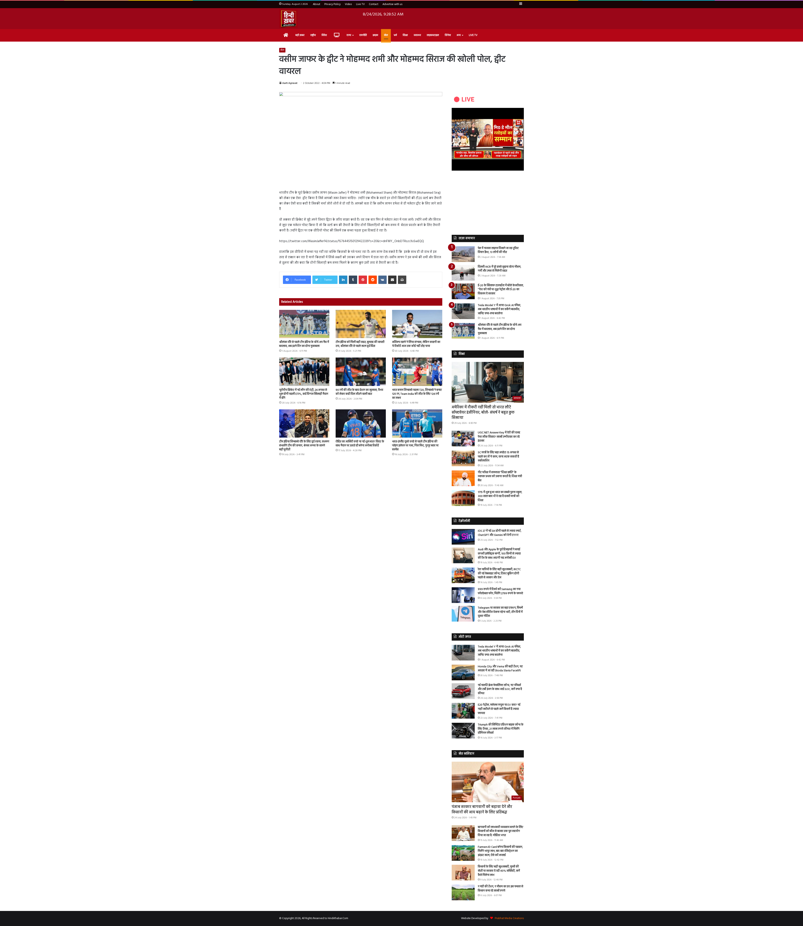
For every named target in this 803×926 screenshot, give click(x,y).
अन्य (459, 35)
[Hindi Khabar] (288, 18)
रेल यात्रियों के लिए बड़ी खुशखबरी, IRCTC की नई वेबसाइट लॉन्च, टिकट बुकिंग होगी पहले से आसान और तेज (499, 573)
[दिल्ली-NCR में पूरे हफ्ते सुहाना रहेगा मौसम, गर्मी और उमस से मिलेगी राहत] (463, 273)
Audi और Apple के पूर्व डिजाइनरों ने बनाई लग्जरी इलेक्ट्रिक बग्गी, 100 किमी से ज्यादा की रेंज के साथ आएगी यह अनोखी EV (499, 553)
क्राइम (375, 35)
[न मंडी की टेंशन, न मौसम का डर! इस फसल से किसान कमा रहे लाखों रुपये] (463, 892)
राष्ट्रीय (313, 35)
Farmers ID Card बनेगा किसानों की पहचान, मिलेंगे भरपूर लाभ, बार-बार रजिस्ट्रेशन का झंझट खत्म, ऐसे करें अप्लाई (500, 851)
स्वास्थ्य (417, 35)
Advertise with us (392, 4)
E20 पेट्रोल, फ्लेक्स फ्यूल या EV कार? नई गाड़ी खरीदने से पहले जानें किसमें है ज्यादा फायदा (499, 708)
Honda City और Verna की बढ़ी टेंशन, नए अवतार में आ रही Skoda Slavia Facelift (500, 668)
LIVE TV (473, 35)
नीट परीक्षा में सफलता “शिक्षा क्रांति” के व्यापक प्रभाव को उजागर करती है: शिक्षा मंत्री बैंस (500, 476)
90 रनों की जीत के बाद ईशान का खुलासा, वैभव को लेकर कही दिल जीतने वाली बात (359, 392)
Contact (373, 4)
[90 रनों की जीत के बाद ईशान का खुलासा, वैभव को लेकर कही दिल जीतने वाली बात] (361, 372)
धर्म (395, 35)
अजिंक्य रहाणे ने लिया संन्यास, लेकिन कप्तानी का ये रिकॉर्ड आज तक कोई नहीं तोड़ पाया (416, 344)
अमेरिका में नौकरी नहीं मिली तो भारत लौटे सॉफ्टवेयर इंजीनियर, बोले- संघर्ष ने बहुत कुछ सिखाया (483, 412)
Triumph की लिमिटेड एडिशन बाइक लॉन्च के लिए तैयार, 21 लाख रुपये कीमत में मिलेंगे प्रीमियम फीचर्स (500, 728)
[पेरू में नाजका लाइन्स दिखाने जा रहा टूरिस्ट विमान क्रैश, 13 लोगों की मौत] (463, 254)
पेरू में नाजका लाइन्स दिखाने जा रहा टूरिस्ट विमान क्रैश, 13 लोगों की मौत (498, 250)
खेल (386, 35)
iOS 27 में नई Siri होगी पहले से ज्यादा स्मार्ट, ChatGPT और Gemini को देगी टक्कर (499, 533)
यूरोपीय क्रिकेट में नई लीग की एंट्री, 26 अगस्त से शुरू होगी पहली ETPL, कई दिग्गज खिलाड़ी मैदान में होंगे (303, 394)
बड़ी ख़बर (299, 35)
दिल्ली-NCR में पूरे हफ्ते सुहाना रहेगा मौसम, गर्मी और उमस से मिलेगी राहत (499, 268)
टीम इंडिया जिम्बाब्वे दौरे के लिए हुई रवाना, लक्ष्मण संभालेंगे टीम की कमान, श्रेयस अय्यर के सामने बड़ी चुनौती (304, 445)
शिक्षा (405, 35)
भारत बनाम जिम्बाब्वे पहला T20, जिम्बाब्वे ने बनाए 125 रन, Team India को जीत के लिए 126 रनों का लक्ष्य (417, 394)
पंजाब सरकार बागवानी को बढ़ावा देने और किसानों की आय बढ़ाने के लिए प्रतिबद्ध (482, 809)
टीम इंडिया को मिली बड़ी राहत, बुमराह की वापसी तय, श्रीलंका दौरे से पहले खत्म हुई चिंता (360, 344)
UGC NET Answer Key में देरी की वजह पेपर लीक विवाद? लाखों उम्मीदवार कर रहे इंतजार (499, 436)
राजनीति (363, 35)
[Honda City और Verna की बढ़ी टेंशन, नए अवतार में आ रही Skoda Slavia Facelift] (463, 672)
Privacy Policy (332, 4)
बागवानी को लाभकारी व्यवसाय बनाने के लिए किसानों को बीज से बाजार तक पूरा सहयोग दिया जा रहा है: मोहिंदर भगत (500, 831)
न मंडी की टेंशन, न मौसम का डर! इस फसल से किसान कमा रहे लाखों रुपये (500, 888)
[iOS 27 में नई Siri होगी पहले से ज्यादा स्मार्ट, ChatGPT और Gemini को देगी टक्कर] (463, 537)
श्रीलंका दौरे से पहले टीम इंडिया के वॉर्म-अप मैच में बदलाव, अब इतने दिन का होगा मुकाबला (304, 344)
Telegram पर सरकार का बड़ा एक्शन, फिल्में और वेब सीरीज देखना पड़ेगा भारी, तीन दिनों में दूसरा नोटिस (500, 611)
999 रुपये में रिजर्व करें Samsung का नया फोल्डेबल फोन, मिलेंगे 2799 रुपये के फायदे (500, 591)
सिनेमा (448, 35)
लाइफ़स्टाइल (433, 35)
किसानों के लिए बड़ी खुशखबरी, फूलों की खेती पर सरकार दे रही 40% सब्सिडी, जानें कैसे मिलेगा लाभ (499, 870)
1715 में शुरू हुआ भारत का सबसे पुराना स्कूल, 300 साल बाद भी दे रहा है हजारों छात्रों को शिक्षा (500, 496)
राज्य (349, 35)
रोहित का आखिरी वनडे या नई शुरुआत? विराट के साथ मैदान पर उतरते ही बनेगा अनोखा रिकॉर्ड (360, 443)
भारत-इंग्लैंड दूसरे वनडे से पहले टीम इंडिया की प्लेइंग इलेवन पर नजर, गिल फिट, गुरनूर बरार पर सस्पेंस (415, 445)
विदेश (324, 35)
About (316, 4)
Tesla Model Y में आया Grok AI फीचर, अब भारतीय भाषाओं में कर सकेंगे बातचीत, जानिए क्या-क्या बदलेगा (499, 309)
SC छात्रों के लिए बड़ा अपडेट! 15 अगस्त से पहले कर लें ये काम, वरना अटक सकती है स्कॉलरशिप (498, 456)
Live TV (360, 4)
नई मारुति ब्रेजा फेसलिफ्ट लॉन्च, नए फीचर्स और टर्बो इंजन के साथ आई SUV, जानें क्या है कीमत (500, 689)
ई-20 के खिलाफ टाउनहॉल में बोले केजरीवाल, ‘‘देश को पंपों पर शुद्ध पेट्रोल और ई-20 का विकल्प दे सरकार (501, 289)
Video (348, 4)
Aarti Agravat (289, 83)
